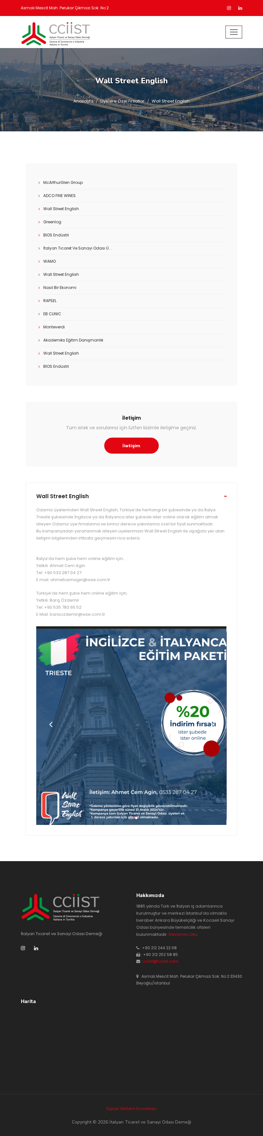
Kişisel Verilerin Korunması (131, 1109)
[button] (129, 816)
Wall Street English (61, 208)
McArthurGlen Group (63, 182)
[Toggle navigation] (233, 32)
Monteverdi (54, 327)
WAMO (49, 261)
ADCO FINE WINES (59, 195)
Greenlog (52, 222)
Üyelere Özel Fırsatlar (122, 101)
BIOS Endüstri (56, 235)
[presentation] (51, 725)
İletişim (131, 446)
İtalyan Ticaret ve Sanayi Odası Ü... (77, 248)
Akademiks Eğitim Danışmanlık (73, 340)
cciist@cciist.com (160, 961)
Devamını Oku (183, 934)
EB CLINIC (52, 314)
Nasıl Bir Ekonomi (59, 287)
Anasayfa (83, 101)
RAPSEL (49, 300)
